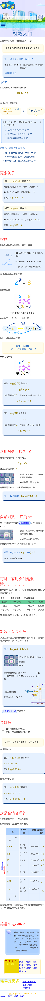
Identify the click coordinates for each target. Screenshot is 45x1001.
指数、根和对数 (29, 982)
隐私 (22, 996)
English (3, 996)
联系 (16, 996)
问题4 (22, 965)
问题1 (22, 962)
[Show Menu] (3, 26)
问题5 (29, 965)
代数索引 (26, 988)
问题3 (35, 962)
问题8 (29, 968)
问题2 (29, 962)
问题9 (35, 968)
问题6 (35, 965)
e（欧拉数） (24, 523)
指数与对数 (27, 985)
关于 (10, 996)
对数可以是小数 (10, 711)
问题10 (22, 971)
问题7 (22, 968)
